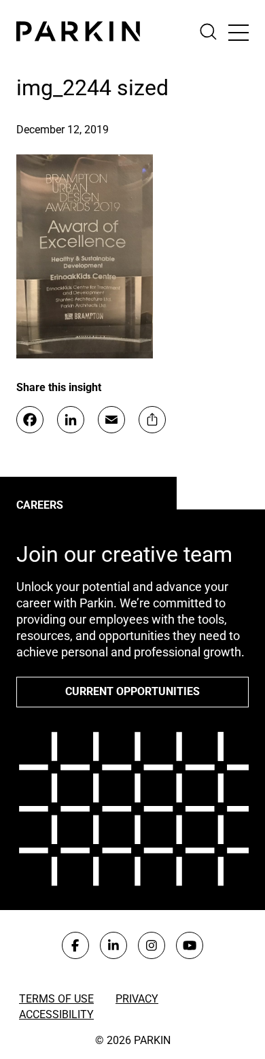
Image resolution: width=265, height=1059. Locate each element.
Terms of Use (56, 998)
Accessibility (56, 1014)
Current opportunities (132, 691)
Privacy (137, 998)
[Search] (213, 31)
